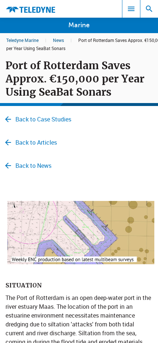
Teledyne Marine (22, 40)
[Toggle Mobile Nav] (131, 9)
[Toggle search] (149, 9)
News (58, 40)
